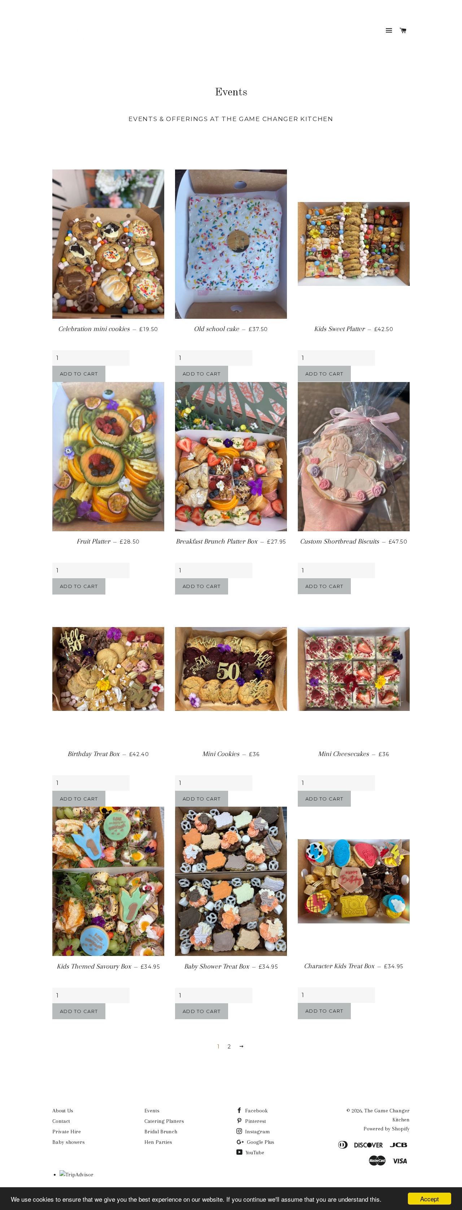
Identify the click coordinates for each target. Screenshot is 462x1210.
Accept (429, 1198)
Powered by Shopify (386, 1128)
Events (152, 1110)
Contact (61, 1121)
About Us (62, 1110)
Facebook (256, 1110)
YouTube (254, 1152)
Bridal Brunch (160, 1131)
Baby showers (68, 1142)
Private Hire (66, 1131)
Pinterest (255, 1121)
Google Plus (259, 1142)
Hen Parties (158, 1142)
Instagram (257, 1131)
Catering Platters (164, 1121)
